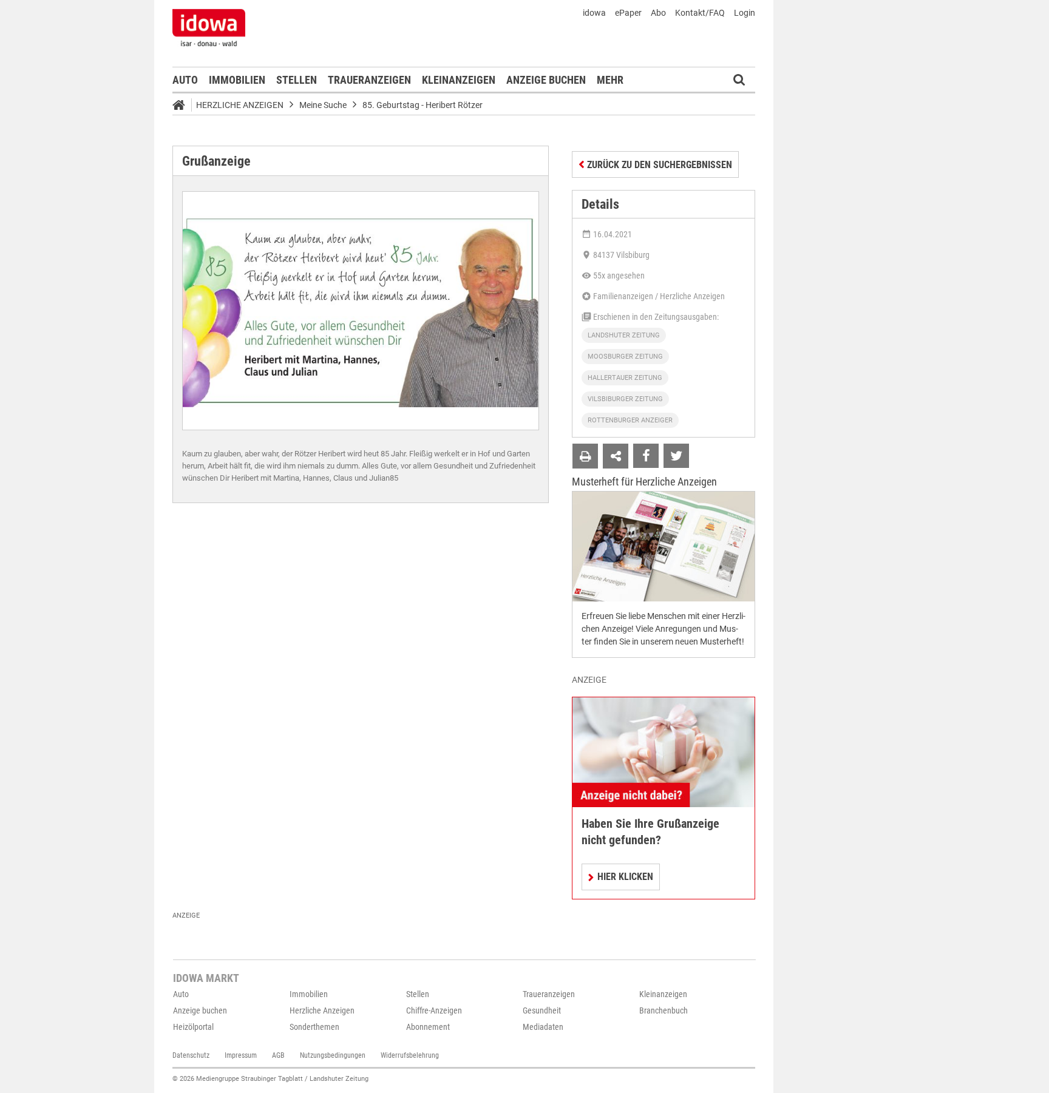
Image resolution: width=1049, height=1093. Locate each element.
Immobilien (237, 79)
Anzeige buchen (546, 79)
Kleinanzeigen (458, 79)
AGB (278, 1055)
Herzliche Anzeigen (239, 105)
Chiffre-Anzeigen (434, 1010)
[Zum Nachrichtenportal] (208, 27)
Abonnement (428, 1027)
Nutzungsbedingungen (332, 1055)
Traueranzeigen (369, 79)
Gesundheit (542, 1010)
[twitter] (676, 456)
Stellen (296, 79)
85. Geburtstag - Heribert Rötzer (422, 105)
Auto (185, 79)
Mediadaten (543, 1027)
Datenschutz (190, 1055)
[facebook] (646, 456)
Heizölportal (193, 1027)
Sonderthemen (314, 1027)
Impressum (241, 1055)
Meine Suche (323, 105)
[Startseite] (182, 107)
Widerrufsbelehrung (410, 1055)
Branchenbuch (663, 1010)
